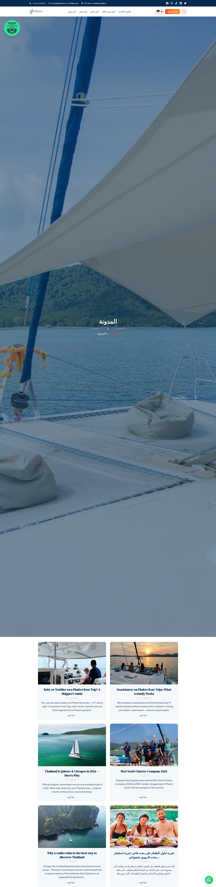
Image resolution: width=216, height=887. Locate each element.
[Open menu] (184, 11)
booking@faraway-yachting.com (64, 3)
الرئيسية (113, 333)
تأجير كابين (94, 11)
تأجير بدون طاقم (109, 11)
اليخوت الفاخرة (124, 11)
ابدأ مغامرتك (173, 11)
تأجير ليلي (83, 11)
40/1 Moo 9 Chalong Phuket (95, 3)
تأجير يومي (72, 11)
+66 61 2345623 (38, 3)
